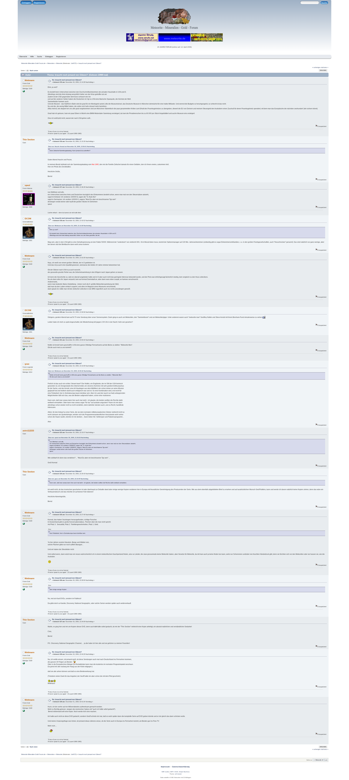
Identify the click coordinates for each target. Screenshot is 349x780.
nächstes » (324, 67)
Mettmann (29, 80)
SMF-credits (165, 771)
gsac (27, 364)
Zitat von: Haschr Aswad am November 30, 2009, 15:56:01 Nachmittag (71, 146)
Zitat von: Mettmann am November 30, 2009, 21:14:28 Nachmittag (69, 225)
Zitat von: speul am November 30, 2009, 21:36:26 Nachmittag (68, 437)
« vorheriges (316, 67)
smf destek (178, 774)
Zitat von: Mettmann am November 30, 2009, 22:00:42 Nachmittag (69, 371)
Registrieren (39, 3)
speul (27, 185)
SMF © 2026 (174, 771)
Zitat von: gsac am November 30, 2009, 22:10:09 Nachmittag (68, 479)
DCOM (28, 218)
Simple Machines (184, 771)
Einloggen (26, 3)
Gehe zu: (309, 760)
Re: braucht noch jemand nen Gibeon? (67, 80)
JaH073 (73, 63)
